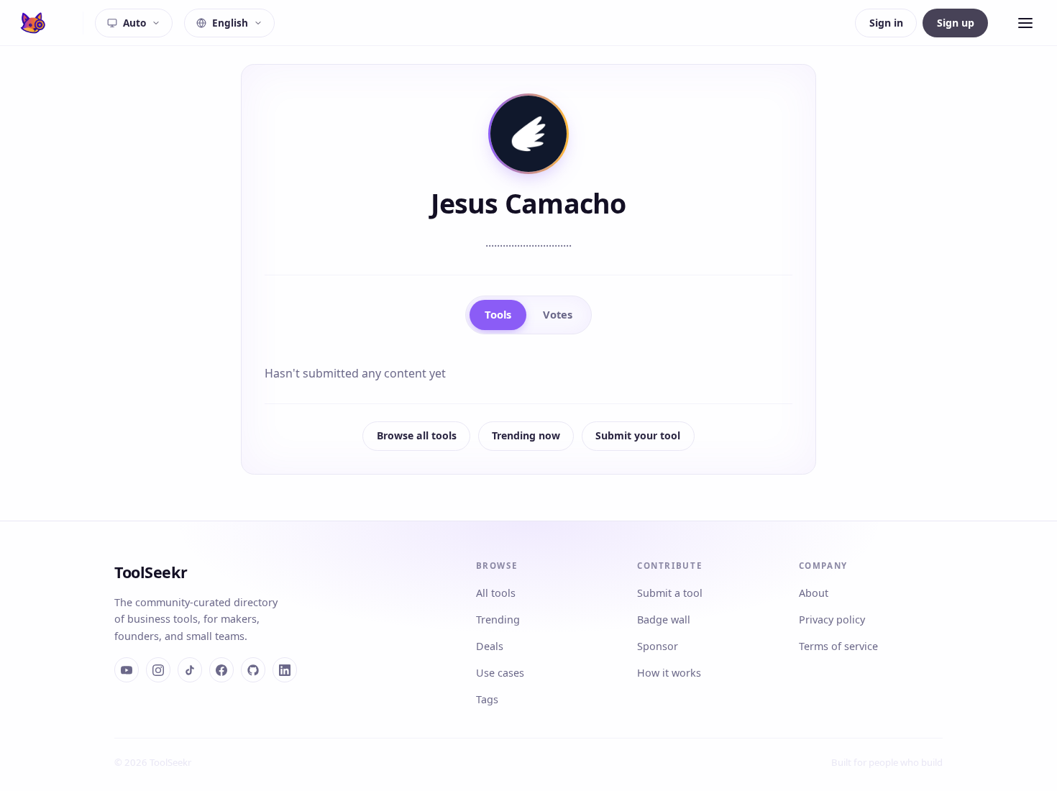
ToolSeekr (150, 572)
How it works (669, 673)
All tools (496, 593)
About (813, 593)
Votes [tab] (557, 314)
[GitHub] (253, 669)
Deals (489, 646)
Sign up (955, 22)
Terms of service (838, 646)
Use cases (500, 673)
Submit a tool (670, 593)
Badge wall (663, 619)
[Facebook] (221, 669)
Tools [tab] (498, 314)
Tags (487, 699)
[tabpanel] (528, 373)
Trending (498, 619)
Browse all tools (417, 435)
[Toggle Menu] (1025, 23)
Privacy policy (832, 619)
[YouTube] (126, 669)
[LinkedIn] (285, 669)
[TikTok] (190, 669)
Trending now (526, 435)
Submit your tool (637, 435)
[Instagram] (158, 669)
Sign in (886, 22)
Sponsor (657, 646)
